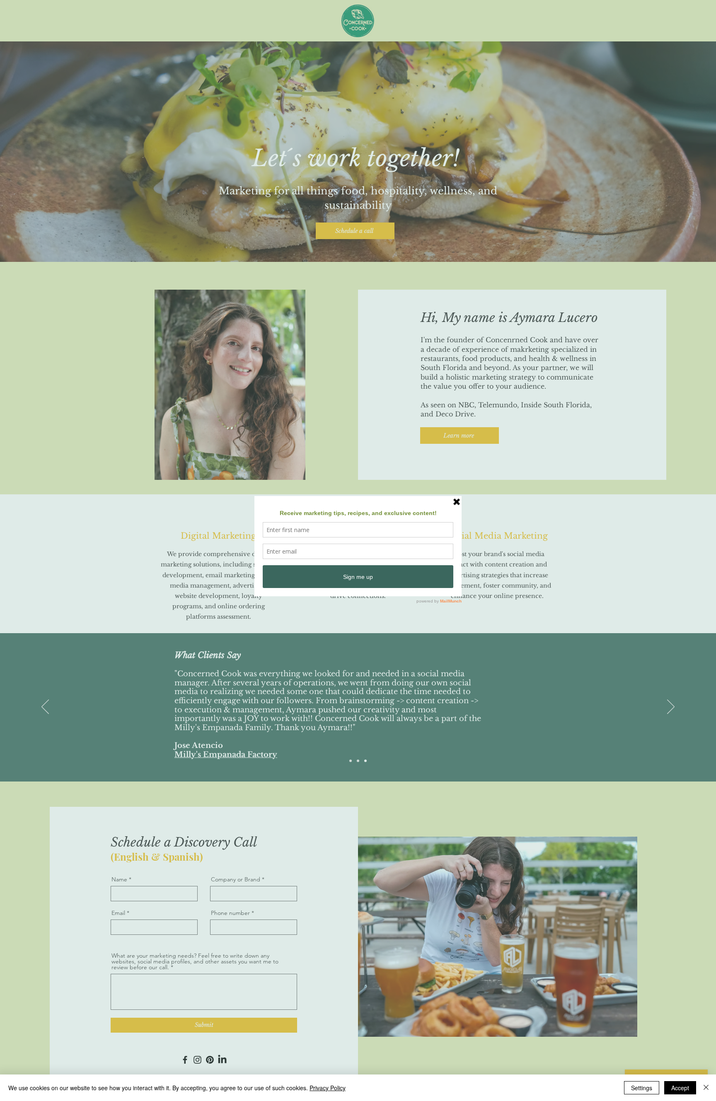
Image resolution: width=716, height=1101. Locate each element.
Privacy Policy (328, 1088)
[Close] (706, 1087)
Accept (680, 1088)
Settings (641, 1088)
